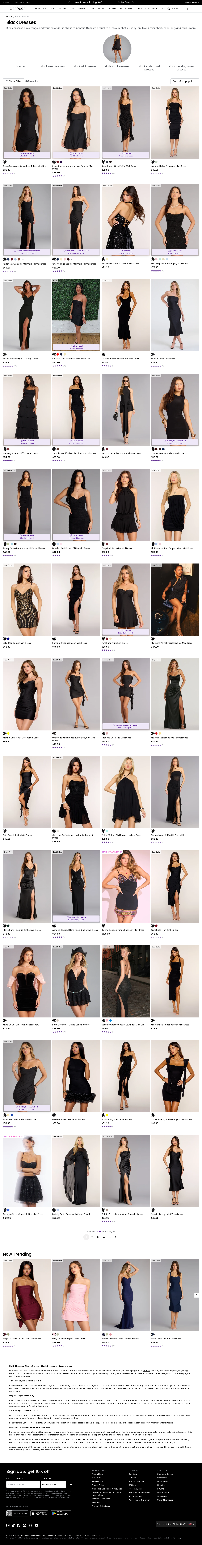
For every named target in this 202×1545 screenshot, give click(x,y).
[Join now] (71, 1484)
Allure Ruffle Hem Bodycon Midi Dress (170, 1024)
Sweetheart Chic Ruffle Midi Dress (119, 166)
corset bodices (27, 1388)
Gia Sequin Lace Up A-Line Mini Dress (120, 263)
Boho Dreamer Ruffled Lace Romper (70, 1024)
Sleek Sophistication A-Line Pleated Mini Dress (72, 167)
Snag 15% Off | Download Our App (84, 2)
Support (6, 2)
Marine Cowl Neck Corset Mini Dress (21, 737)
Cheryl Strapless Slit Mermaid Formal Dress (74, 264)
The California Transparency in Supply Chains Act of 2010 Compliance (72, 1535)
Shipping (161, 1485)
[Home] (17, 9)
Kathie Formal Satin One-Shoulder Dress (122, 1214)
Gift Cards (96, 1477)
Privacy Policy (59, 1495)
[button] (184, 81)
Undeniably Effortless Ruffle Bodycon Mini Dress (73, 739)
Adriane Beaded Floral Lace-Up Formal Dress (75, 930)
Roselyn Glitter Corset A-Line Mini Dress (23, 1214)
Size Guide (162, 1496)
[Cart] (188, 8)
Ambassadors (135, 1496)
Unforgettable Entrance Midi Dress (168, 166)
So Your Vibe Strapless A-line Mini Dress (72, 358)
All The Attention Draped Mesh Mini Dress (172, 548)
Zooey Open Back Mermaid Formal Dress (24, 548)
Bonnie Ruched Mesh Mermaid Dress (120, 1338)
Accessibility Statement (139, 1500)
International (163, 1492)
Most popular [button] (186, 81)
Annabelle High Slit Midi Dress (166, 930)
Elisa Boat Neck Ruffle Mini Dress (68, 1119)
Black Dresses (21, 22)
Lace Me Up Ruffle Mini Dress (116, 737)
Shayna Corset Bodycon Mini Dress (21, 1119)
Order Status (162, 1481)
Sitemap (96, 1502)
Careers (132, 1477)
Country (46, 1479)
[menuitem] (37, 8)
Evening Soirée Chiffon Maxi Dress (20, 453)
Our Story (133, 1474)
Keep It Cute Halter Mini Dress (117, 548)
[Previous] (69, 2)
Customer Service (165, 1474)
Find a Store (97, 1474)
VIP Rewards (97, 1481)
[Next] (132, 2)
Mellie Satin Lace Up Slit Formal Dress (22, 930)
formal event (26, 1373)
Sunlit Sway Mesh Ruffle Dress (117, 1119)
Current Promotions (165, 1500)
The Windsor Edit (136, 1481)
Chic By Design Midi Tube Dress (167, 1214)
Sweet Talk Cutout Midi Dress (166, 1338)
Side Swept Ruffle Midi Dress (17, 835)
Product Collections (101, 1506)
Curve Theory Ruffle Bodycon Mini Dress (171, 1119)
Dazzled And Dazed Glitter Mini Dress (71, 548)
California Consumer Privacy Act (107, 1489)
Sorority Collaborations (139, 1492)
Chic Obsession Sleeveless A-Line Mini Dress (25, 166)
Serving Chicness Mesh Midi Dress (69, 643)
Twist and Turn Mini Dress (115, 643)
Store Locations (22, 2)
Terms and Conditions (41, 1495)
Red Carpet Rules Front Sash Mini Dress (121, 453)
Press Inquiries (135, 1489)
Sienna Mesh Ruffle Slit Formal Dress (169, 835)
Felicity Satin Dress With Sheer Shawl (71, 1214)
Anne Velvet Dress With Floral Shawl (21, 1024)
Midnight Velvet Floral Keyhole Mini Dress (171, 643)
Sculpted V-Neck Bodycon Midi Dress (120, 358)
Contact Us (162, 1477)
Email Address (14, 1479)
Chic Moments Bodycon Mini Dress (169, 453)
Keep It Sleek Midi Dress (163, 358)
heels (145, 1400)
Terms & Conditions (101, 1498)
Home (9, 16)
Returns (160, 1489)
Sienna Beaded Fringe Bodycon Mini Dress (123, 930)
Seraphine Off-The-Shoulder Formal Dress (74, 453)
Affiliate (132, 1485)
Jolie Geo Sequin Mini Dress (17, 643)
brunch (146, 1370)
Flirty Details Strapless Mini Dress (68, 1338)
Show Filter (15, 81)
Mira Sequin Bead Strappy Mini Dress (169, 263)
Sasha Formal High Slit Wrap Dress (20, 358)
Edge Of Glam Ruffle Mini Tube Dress (22, 1338)
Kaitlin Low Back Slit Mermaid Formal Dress (24, 264)
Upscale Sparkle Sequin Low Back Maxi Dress (124, 1024)
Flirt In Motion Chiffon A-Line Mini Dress (122, 835)
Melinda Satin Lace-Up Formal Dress (169, 737)
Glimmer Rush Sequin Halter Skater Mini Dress (72, 836)
